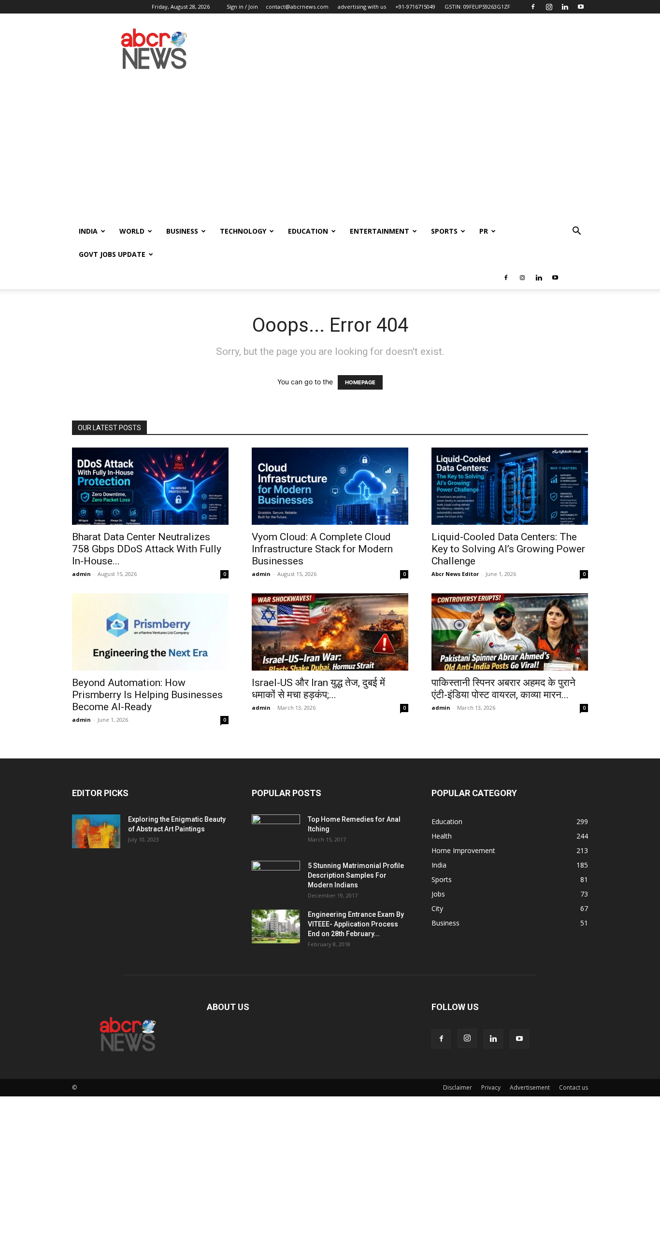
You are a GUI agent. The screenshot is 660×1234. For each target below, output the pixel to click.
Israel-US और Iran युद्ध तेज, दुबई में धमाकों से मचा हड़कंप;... (318, 689)
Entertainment (379, 231)
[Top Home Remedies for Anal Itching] (276, 831)
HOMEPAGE (360, 382)
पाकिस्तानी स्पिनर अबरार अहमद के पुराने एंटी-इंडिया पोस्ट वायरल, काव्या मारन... (503, 689)
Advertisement (530, 1087)
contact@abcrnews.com (297, 6)
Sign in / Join (242, 6)
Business (182, 231)
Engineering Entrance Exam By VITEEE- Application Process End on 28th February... (356, 924)
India (88, 231)
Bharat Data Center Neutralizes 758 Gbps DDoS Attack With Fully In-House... (146, 549)
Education (308, 231)
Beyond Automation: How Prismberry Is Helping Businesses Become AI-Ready (147, 695)
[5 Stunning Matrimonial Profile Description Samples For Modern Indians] (276, 878)
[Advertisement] (330, 147)
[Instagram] (549, 7)
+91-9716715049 (415, 6)
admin (81, 573)
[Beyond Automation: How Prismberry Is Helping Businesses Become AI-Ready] (150, 632)
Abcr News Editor (455, 573)
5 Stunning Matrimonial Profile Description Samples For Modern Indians (356, 875)
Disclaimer (457, 1087)
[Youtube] (581, 7)
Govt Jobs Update (112, 254)
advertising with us (362, 6)
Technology (243, 231)
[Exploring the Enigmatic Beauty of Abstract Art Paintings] (96, 831)
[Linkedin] (565, 7)
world (131, 231)
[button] (576, 232)
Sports (444, 231)
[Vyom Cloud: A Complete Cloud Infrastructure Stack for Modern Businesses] (330, 486)
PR (483, 231)
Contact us (573, 1087)
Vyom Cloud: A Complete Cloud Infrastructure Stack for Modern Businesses (322, 549)
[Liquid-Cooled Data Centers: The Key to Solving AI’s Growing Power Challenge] (509, 486)
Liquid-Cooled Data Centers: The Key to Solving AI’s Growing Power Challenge (508, 549)
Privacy (491, 1087)
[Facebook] (533, 7)
